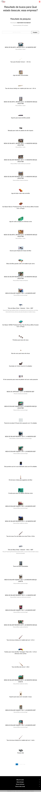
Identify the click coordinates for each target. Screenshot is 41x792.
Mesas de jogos (20, 782)
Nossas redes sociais (20, 786)
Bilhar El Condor (20, 779)
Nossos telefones (20, 784)
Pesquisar (35, 32)
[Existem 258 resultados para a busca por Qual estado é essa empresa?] (3, 1)
